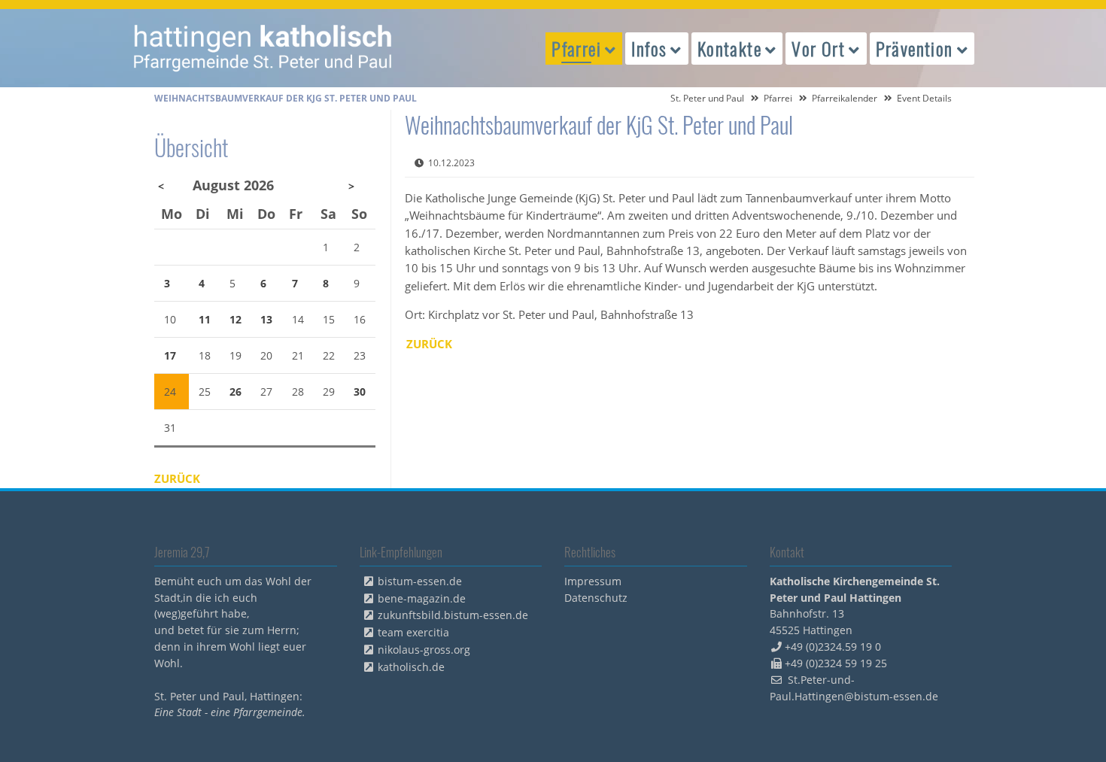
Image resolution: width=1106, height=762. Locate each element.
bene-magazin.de (422, 598)
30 (360, 391)
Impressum (592, 581)
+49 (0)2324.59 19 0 (833, 646)
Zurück (429, 343)
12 (235, 319)
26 (235, 391)
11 (205, 319)
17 (170, 355)
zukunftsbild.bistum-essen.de (453, 615)
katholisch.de (411, 667)
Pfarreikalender (844, 98)
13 (266, 319)
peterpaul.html (263, 48)
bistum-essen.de (420, 581)
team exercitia (413, 632)
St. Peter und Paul (707, 98)
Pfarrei (778, 98)
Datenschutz (595, 597)
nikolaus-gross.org (424, 649)
